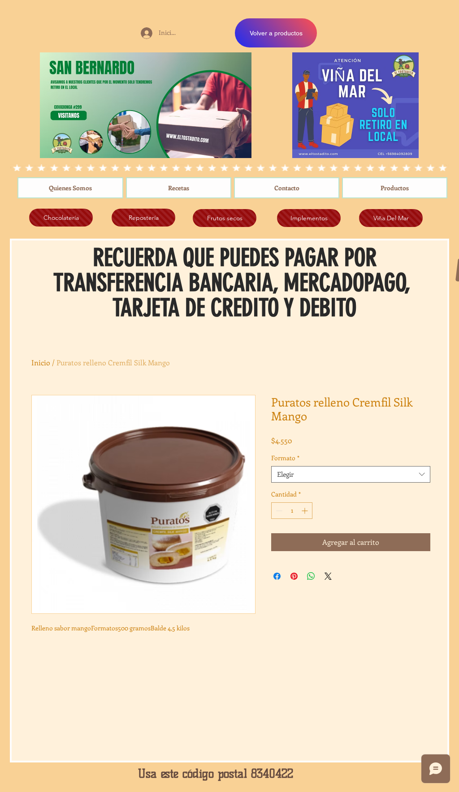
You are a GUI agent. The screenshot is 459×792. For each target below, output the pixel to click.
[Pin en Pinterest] (294, 576)
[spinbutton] (292, 510)
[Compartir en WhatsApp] (311, 576)
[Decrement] (278, 510)
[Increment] (305, 510)
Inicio (40, 362)
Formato (285, 458)
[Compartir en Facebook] (277, 576)
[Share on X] (328, 576)
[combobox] (350, 474)
